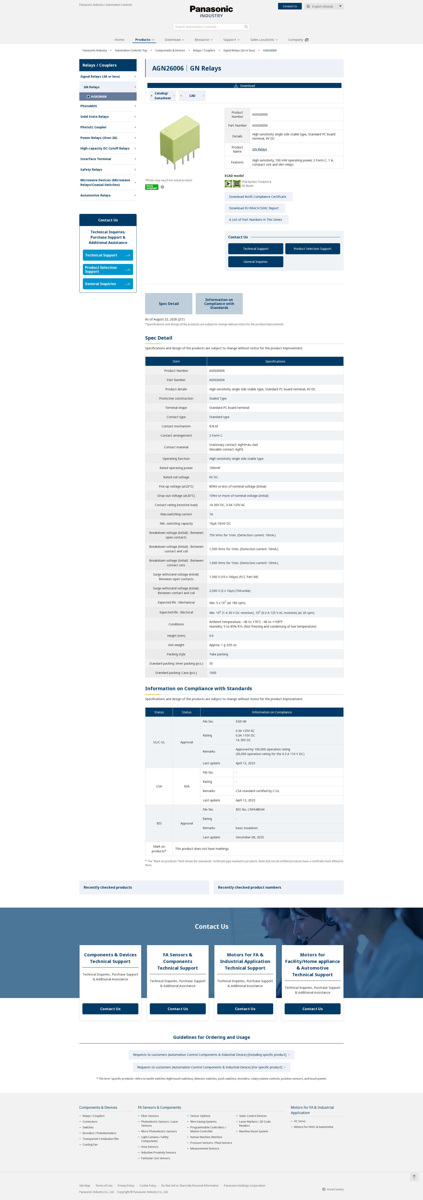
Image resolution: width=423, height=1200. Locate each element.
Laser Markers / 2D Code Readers (255, 1123)
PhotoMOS (88, 106)
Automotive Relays (95, 195)
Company (295, 39)
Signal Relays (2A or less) (239, 50)
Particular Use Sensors (155, 1158)
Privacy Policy (126, 1185)
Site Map (84, 1185)
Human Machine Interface (206, 1137)
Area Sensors (149, 1147)
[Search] (246, 27)
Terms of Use (104, 1185)
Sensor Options (200, 1116)
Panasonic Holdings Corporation (244, 1185)
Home (119, 39)
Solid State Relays (94, 116)
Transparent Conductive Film (101, 1139)
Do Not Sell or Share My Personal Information (190, 1185)
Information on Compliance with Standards (219, 303)
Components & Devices (170, 50)
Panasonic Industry (95, 50)
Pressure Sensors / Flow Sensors (211, 1143)
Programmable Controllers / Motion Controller (208, 1129)
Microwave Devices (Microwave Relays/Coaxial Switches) (105, 182)
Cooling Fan (90, 1144)
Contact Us (290, 6)
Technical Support (256, 249)
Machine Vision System (253, 1131)
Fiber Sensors (150, 1116)
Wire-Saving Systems (203, 1121)
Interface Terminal (95, 159)
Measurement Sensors (204, 1148)
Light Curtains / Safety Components (155, 1139)
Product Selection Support (313, 249)
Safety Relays (91, 169)
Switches (88, 1127)
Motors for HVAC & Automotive (313, 1127)
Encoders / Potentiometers (99, 1133)
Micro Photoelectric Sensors (159, 1131)
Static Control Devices (253, 1116)
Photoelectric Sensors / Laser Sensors (159, 1123)
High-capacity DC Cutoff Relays (105, 148)
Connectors (90, 1121)
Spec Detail (169, 303)
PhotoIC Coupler (93, 127)
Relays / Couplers (204, 50)
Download (172, 39)
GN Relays (259, 149)
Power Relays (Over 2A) (98, 138)
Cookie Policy (147, 1185)
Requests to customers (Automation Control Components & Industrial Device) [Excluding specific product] (209, 1054)
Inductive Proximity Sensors (158, 1152)
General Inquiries (256, 262)
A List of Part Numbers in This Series (255, 219)
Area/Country (335, 1189)
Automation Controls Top (131, 50)
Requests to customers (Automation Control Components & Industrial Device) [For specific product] (209, 1067)
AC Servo (300, 1121)
